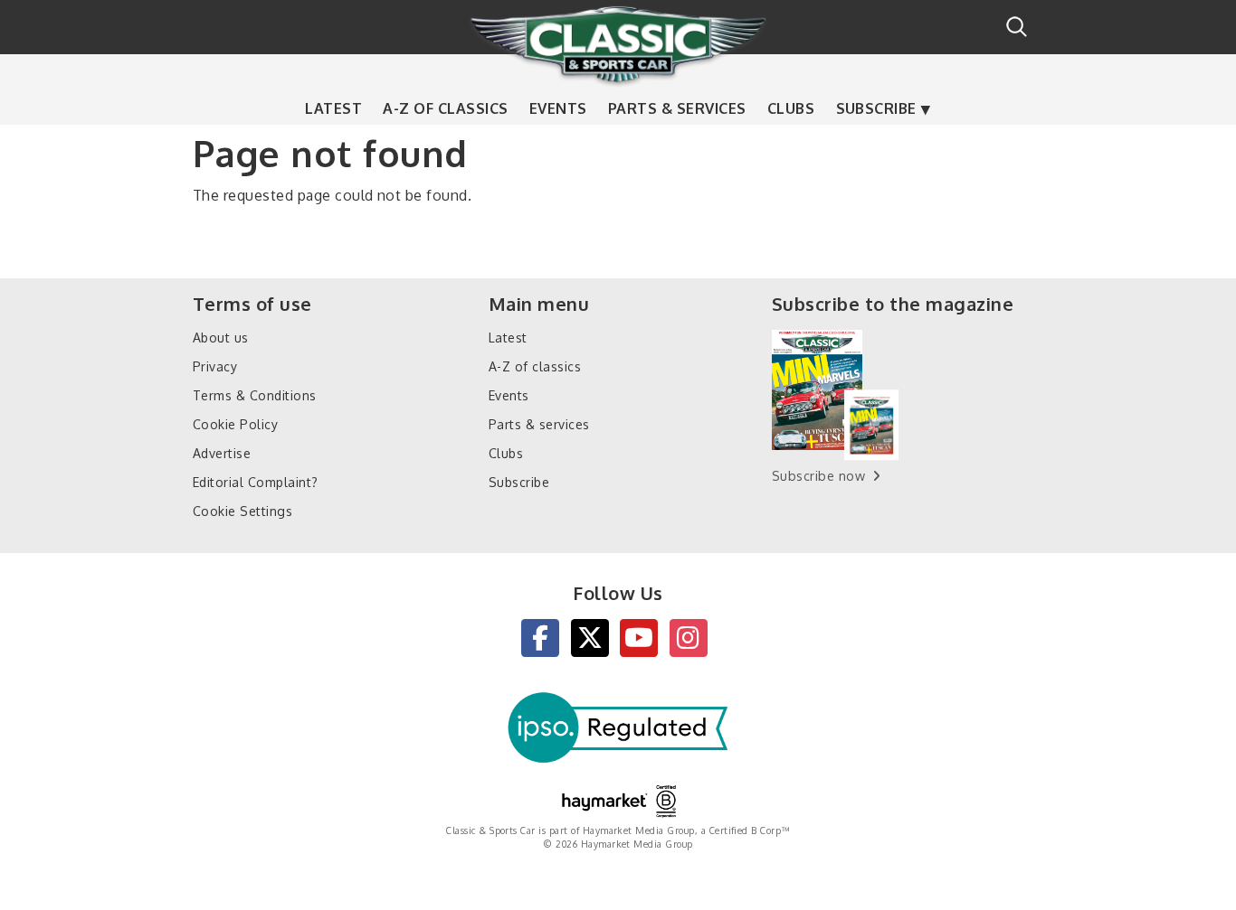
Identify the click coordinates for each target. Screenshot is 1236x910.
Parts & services (677, 108)
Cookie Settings (242, 511)
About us (221, 337)
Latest (333, 108)
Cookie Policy (235, 424)
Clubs (790, 108)
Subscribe (876, 108)
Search (1016, 26)
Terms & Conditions (255, 395)
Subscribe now (818, 475)
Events (558, 108)
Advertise (222, 453)
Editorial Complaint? (256, 482)
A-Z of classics (445, 108)
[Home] (618, 44)
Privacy (215, 366)
